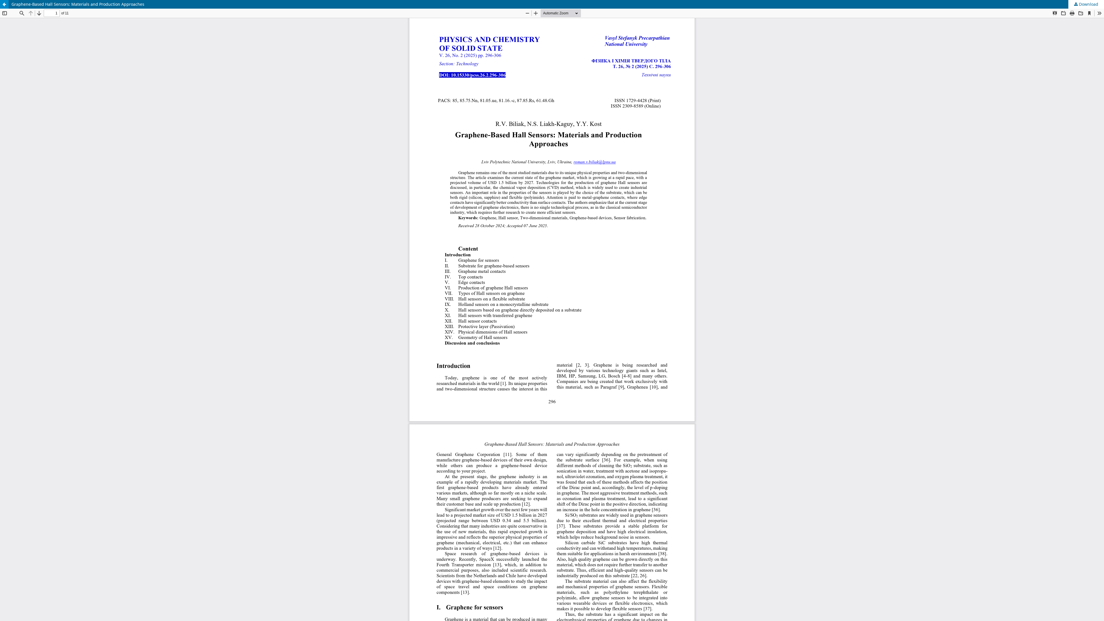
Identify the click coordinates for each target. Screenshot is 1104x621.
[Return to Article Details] (4, 4)
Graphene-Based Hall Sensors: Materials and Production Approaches (78, 4)
